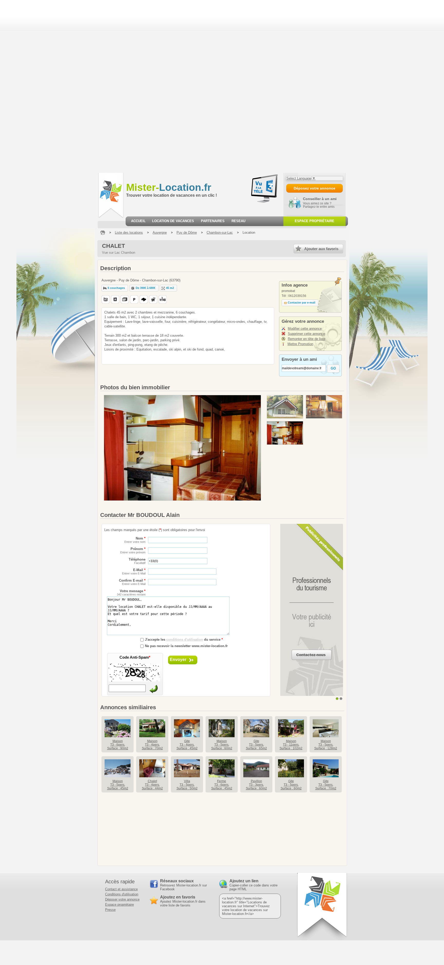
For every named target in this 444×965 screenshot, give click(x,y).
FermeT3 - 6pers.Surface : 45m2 (221, 784)
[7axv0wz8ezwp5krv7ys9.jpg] (324, 407)
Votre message (131, 592)
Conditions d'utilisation (121, 894)
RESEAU (238, 221)
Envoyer (178, 659)
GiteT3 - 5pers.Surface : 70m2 (325, 784)
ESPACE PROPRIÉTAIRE (314, 221)
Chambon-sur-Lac (220, 232)
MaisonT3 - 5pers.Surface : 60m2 (221, 744)
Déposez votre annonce (314, 188)
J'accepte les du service (184, 639)
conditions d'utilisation (184, 639)
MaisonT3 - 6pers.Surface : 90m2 (117, 744)
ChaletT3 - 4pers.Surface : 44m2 (152, 784)
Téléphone (137, 560)
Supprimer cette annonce (306, 334)
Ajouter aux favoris (321, 249)
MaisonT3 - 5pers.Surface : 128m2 (325, 744)
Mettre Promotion (300, 344)
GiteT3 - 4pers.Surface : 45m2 (187, 744)
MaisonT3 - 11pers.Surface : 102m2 (291, 744)
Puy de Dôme (187, 232)
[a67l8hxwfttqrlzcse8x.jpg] (285, 433)
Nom (134, 539)
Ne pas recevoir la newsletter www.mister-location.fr (186, 646)
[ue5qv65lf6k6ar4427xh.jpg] (285, 407)
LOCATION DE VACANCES (173, 221)
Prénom (132, 550)
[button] (114, 288)
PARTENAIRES (213, 221)
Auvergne (160, 232)
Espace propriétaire (119, 904)
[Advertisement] (31, 86)
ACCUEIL (138, 221)
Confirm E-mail (132, 582)
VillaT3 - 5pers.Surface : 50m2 (187, 784)
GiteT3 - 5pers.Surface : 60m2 (291, 784)
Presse (110, 910)
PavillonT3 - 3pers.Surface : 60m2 (256, 784)
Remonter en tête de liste (306, 339)
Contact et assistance (121, 889)
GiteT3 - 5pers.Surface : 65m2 (256, 744)
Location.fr (168, 187)
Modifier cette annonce (305, 328)
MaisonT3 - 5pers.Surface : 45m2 (117, 784)
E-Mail (133, 571)
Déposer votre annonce (122, 899)
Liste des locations (129, 232)
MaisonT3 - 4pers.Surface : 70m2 (152, 744)
